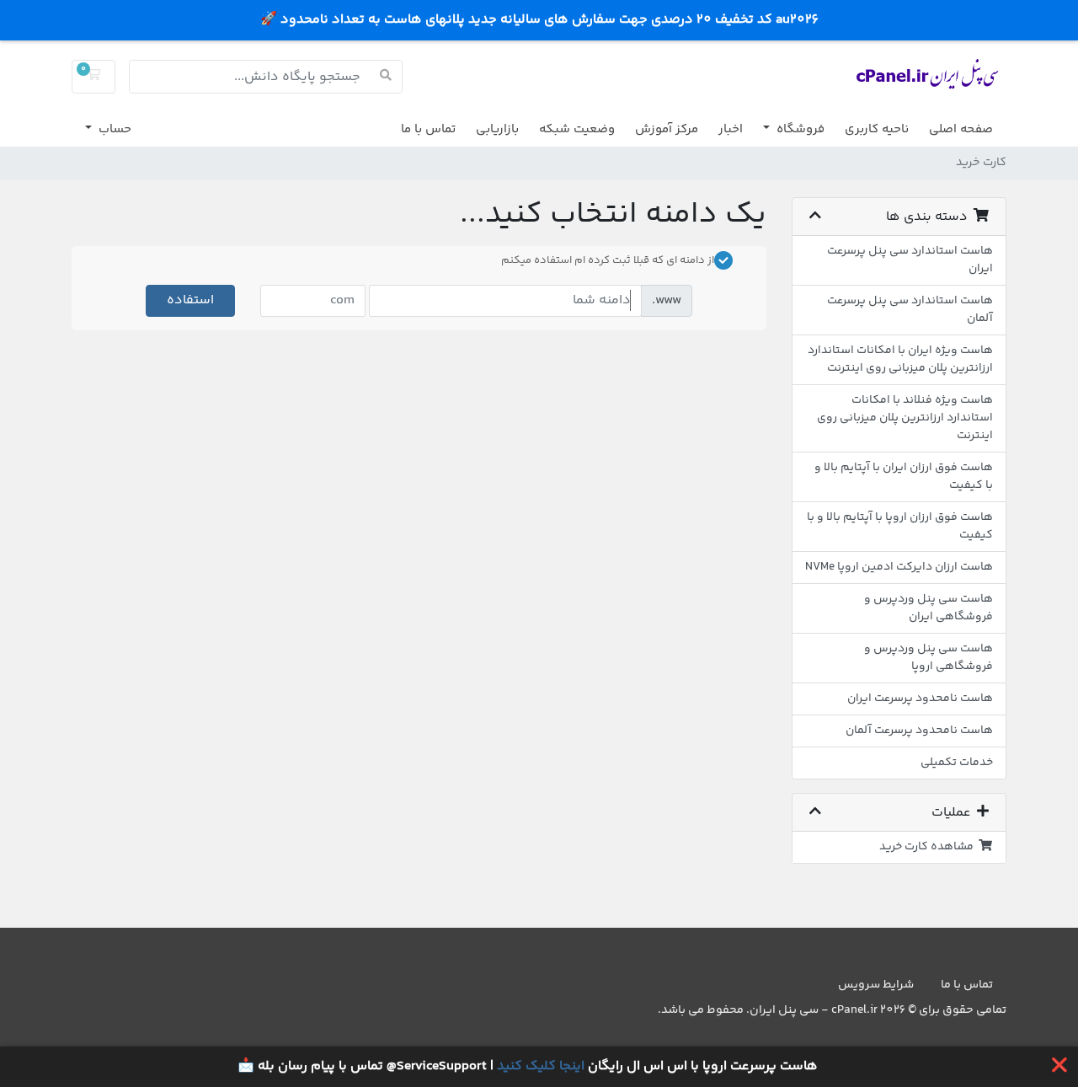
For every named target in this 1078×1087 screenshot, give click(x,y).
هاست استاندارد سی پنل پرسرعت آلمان (910, 310)
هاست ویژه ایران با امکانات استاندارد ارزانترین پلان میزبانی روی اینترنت (900, 359)
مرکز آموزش (666, 129)
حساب (113, 129)
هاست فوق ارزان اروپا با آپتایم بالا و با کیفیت (900, 526)
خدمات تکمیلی (957, 762)
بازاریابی (497, 129)
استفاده (190, 300)
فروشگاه (799, 129)
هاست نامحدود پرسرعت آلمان (919, 730)
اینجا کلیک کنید (540, 1066)
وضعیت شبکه (577, 129)
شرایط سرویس (876, 985)
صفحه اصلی (961, 129)
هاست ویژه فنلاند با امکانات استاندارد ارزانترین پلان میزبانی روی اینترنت (905, 418)
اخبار (730, 129)
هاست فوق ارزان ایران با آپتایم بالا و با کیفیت (903, 476)
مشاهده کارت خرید (929, 847)
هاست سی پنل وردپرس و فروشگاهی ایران (928, 608)
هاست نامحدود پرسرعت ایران (920, 698)
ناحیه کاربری (877, 129)
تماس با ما (428, 129)
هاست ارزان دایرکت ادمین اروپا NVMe (899, 567)
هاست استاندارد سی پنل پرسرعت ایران (910, 260)
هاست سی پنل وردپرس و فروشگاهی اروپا (928, 658)
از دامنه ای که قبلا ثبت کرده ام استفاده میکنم (607, 260)
